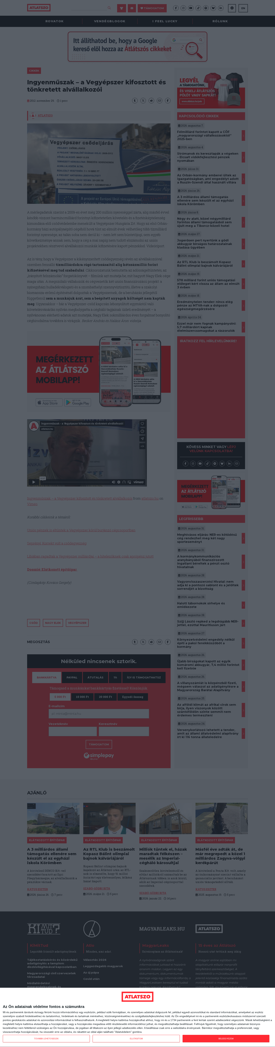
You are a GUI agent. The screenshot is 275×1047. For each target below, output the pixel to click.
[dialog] (137, 1017)
